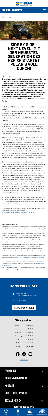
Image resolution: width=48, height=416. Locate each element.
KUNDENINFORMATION (16, 378)
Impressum (24, 360)
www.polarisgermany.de (26, 257)
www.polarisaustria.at (39, 257)
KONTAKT (9, 385)
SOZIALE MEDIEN (13, 400)
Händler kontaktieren (24, 307)
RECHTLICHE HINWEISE (16, 393)
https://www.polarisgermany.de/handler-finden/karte (19, 212)
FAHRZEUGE (10, 370)
